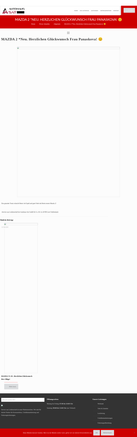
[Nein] (134, 433)
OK (96, 433)
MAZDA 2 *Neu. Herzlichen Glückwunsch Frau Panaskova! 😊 (85, 24)
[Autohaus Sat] (13, 10)
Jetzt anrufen (130, 10)
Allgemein (57, 24)
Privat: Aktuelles (44, 24)
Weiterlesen (107, 433)
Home (33, 24)
